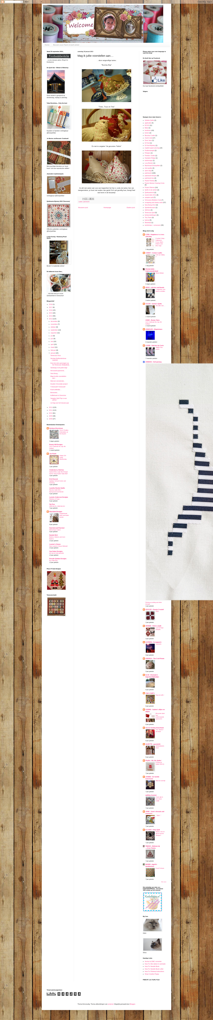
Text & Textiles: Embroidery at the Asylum (64, 432)
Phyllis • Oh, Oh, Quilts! (153, 760)
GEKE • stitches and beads (154, 287)
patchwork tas (149, 178)
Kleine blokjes (160, 273)
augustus (54, 333)
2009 (51, 416)
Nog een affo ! (160, 695)
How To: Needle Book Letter (154, 969)
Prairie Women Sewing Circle (154, 183)
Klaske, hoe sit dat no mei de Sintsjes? (160, 833)
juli (52, 336)
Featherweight (149, 150)
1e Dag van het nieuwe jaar (59, 403)
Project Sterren (150, 187)
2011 (51, 410)
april (52, 344)
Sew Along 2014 (150, 205)
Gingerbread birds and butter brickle (64, 515)
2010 (51, 413)
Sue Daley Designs (56, 551)
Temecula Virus (55, 355)
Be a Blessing (53, 560)
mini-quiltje (148, 168)
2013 (51, 319)
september (54, 330)
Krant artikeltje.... (56, 390)
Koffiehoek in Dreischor (58, 395)
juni (52, 339)
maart (53, 347)
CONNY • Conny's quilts (153, 253)
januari (53, 353)
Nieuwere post (83, 207)
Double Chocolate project (59, 384)
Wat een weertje (160, 780)
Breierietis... (54, 392)
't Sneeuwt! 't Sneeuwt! (57, 387)
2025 (157, 611)
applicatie (148, 123)
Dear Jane (148, 140)
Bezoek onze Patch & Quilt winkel (66, 45)
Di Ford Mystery (150, 145)
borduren (148, 130)
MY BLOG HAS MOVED (56, 553)
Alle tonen (163, 882)
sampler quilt (149, 197)
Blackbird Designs (55, 511)
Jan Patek (52, 454)
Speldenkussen (150, 207)
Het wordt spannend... (57, 371)
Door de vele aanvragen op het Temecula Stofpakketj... (60, 364)
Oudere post (131, 207)
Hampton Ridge (150, 158)
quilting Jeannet (151, 795)
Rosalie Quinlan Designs (57, 559)
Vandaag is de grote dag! (58, 368)
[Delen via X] (88, 199)
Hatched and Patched (56, 528)
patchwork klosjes (151, 176)
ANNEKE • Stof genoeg (153, 362)
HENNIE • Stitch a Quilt (153, 626)
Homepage (107, 207)
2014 (51, 316)
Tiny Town (148, 217)
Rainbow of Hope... (55, 499)
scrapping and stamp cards (154, 202)
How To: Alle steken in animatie (155, 964)
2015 (51, 313)
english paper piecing (152, 148)
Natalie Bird (53, 535)
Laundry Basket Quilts (57, 488)
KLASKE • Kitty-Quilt (152, 830)
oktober (53, 327)
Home (47, 45)
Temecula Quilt (150, 212)
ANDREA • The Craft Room (154, 658)
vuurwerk (158, 644)
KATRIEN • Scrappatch (153, 642)
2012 (51, 407)
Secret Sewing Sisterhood (154, 728)
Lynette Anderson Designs (58, 497)
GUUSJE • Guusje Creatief (154, 609)
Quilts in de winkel (151, 190)
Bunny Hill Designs (56, 444)
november (54, 324)
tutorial (147, 220)
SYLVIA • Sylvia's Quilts (153, 304)
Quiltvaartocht (149, 192)
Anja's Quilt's (150, 693)
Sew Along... (54, 373)
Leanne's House (55, 544)
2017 (51, 307)
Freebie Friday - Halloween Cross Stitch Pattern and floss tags (160, 242)
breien (147, 133)
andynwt (111, 1004)
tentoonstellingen (150, 215)
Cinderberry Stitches (56, 470)
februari (53, 350)
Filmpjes (147, 153)
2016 (51, 310)
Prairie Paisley (149, 181)
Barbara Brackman (56, 428)
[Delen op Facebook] (90, 199)
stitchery (147, 210)
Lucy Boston (149, 163)
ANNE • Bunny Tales (152, 320)
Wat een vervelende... (57, 381)
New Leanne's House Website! (58, 546)
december (54, 321)
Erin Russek (53, 479)
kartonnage (148, 160)
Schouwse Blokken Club (153, 200)
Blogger (132, 1004)
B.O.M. (147, 125)
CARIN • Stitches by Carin (154, 345)
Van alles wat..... (160, 305)
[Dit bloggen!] (86, 199)
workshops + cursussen (152, 225)
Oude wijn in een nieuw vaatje (159, 798)
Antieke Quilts (149, 120)
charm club (148, 138)
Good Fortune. (160, 868)
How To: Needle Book (152, 966)
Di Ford (147, 143)
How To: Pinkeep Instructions (154, 971)
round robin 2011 (150, 195)
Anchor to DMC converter (153, 961)
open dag (148, 170)
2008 (51, 419)
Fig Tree (52, 504)
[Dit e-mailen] (83, 199)
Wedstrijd (148, 222)
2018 (51, 304)
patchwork (86, 201)
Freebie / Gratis (150, 155)
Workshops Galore (55, 530)
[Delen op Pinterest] (93, 199)
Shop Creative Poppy (152, 974)
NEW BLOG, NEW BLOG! (57, 506)
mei (52, 341)
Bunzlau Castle (150, 135)
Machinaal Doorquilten (152, 165)
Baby (146, 128)
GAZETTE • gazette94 (152, 744)
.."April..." (158, 815)
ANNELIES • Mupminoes (153, 329)
